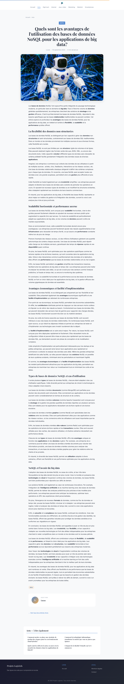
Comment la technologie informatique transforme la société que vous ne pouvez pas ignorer (80, 639)
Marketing (71, 7)
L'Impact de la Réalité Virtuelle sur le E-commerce (78, 647)
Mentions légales (96, 668)
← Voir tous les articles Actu (38, 613)
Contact (93, 672)
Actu (38, 7)
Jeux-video (62, 7)
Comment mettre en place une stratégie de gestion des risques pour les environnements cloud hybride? (43, 639)
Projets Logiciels (14, 665)
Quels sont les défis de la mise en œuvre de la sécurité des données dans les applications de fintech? (43, 648)
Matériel (80, 7)
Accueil (32, 7)
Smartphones (89, 7)
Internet (53, 7)
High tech (46, 7)
